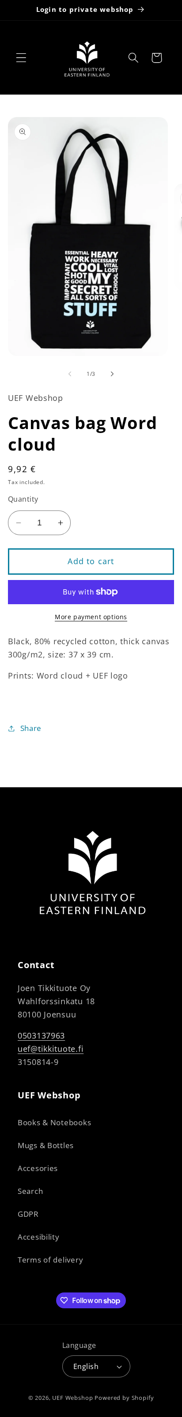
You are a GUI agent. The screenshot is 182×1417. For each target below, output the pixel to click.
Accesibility (39, 1237)
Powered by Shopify (124, 1398)
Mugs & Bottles (46, 1145)
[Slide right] (112, 373)
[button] (21, 58)
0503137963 (41, 1035)
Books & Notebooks (54, 1122)
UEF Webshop (72, 1398)
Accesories (38, 1168)
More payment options (91, 617)
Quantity (23, 499)
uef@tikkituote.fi (50, 1048)
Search (30, 1191)
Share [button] (31, 728)
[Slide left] (70, 373)
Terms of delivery (50, 1260)
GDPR (28, 1214)
